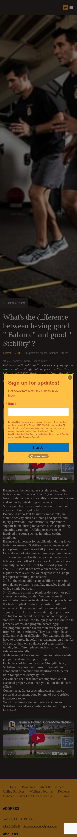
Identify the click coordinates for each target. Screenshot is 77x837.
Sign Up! (38, 447)
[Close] (70, 377)
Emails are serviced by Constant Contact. (38, 435)
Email (12, 403)
